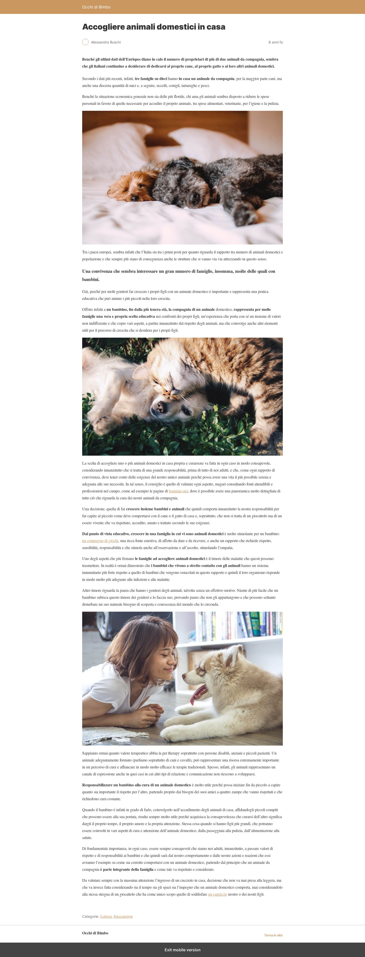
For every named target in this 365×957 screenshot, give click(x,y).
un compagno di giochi (100, 540)
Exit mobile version (183, 949)
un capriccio (217, 894)
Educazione (123, 916)
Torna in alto (273, 935)
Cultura (106, 916)
